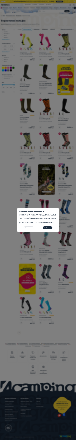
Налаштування (28, 227)
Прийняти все (47, 227)
